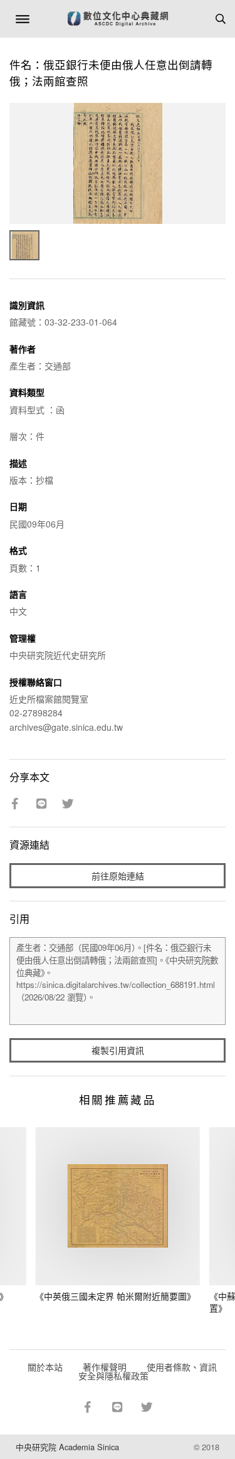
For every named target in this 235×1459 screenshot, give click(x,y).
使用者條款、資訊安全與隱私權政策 (147, 1371)
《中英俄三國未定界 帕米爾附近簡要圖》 (115, 1296)
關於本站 (45, 1367)
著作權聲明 (105, 1367)
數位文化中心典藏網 (118, 18)
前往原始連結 (117, 875)
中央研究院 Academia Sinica (67, 1447)
